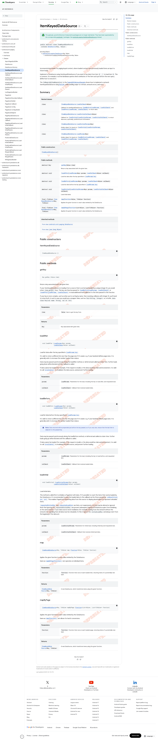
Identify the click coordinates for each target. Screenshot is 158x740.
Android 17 (95, 702)
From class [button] (57, 224)
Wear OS (73, 705)
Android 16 (95, 705)
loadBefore (65, 181)
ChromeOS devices (76, 708)
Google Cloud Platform (79, 727)
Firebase (66, 727)
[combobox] (108, 2)
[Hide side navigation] (22, 737)
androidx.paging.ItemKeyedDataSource (85, 37)
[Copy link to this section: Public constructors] (62, 239)
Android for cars (75, 711)
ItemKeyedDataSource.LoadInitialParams (75, 124)
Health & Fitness (53, 708)
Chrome (58, 727)
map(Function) (51, 618)
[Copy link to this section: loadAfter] (50, 336)
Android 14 (95, 711)
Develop (51, 2)
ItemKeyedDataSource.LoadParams (73, 134)
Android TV (73, 714)
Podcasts (29, 720)
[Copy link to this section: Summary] (52, 92)
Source (29, 711)
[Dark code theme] (117, 251)
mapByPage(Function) (54, 561)
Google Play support (142, 708)
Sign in (153, 2)
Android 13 (95, 714)
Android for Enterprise (33, 705)
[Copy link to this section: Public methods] (58, 263)
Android (29, 702)
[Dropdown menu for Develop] (56, 2)
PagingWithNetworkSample (76, 82)
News (28, 714)
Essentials (22, 2)
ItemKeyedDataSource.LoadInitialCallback (76, 114)
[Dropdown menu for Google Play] (71, 2)
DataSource (52, 47)
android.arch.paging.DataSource (52, 53)
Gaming (51, 702)
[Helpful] (114, 19)
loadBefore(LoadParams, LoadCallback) (96, 107)
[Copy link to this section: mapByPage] (52, 600)
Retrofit (61, 85)
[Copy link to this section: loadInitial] (50, 475)
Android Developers (45, 19)
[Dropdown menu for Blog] (83, 2)
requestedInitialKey (47, 505)
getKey (63, 165)
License (35, 735)
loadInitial (65, 189)
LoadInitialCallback (101, 189)
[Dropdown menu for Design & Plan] (43, 2)
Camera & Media (53, 711)
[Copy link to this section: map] (45, 543)
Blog (79, 2)
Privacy (51, 714)
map (62, 199)
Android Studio (144, 2)
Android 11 (95, 720)
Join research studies (142, 711)
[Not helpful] (116, 19)
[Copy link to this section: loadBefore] (51, 399)
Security (29, 708)
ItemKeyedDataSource (49, 152)
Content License (86, 667)
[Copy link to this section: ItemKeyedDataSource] (61, 246)
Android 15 (95, 708)
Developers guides (119, 707)
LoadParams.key (90, 176)
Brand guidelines (44, 735)
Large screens (74, 702)
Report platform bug (142, 702)
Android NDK (118, 716)
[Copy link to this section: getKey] (48, 270)
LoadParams (73, 173)
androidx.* (60, 37)
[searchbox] (12, 15)
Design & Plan (37, 2)
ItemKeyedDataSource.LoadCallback (73, 104)
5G (49, 717)
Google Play (65, 2)
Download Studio (119, 713)
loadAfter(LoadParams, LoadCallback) (74, 109)
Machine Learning (54, 705)
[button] (12, 40)
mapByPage (64, 208)
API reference (7, 9)
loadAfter (64, 173)
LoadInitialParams (76, 189)
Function (68, 199)
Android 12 (95, 717)
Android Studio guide (120, 704)
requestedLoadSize (66, 505)
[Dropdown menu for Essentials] (28, 2)
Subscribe (135, 736)
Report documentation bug (144, 705)
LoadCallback (91, 173)
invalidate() (49, 370)
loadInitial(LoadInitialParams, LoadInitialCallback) (88, 117)
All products (93, 727)
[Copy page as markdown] (85, 26)
